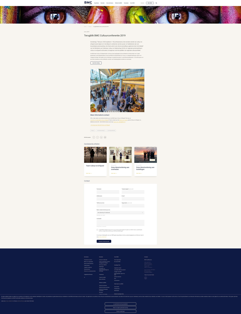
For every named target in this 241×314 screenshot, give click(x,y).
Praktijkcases (116, 288)
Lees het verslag (96, 63)
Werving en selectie (103, 264)
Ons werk (101, 292)
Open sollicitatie (102, 279)
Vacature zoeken (102, 277)
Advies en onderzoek (103, 259)
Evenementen (116, 280)
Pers (115, 278)
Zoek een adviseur (117, 276)
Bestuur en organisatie (88, 261)
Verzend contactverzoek (104, 241)
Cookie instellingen (120, 311)
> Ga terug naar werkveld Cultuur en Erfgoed (100, 125)
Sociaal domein (87, 269)
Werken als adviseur (103, 285)
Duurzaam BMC (117, 261)
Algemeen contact (117, 267)
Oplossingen (116, 290)
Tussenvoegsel (127, 189)
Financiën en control (88, 259)
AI (84, 277)
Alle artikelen (116, 286)
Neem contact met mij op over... (104, 209)
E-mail (123, 196)
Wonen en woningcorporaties (90, 271)
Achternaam (99, 196)
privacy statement (9, 301)
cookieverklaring (20, 301)
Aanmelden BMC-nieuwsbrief (119, 269)
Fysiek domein (87, 265)
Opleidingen (101, 266)
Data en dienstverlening (88, 263)
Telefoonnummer (100, 202)
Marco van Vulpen (123, 120)
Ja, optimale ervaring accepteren (120, 304)
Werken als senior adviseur (104, 287)
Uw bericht (99, 218)
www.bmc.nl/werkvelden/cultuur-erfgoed (99, 120)
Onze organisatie (117, 259)
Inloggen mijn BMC (118, 271)
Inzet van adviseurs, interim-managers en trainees (104, 262)
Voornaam (99, 189)
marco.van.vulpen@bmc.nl (119, 122)
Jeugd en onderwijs (88, 267)
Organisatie (127, 202)
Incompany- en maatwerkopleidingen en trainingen (104, 270)
